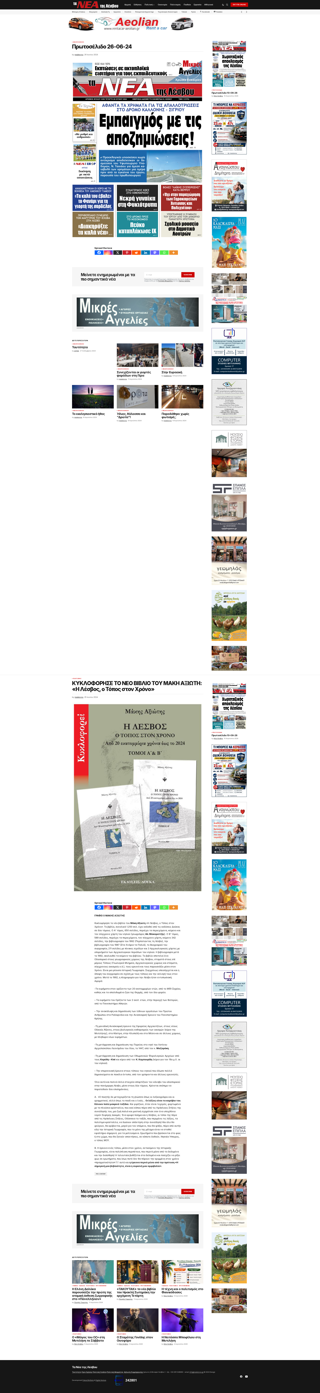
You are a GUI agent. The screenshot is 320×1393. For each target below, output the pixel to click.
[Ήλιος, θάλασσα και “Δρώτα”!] (138, 396)
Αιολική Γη (105, 12)
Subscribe (188, 275)
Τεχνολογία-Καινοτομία (167, 12)
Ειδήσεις (82, 1285)
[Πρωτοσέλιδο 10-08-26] (229, 64)
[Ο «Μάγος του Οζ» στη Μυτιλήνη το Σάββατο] (93, 1320)
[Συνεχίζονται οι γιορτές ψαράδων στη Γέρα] (138, 355)
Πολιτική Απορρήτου (165, 281)
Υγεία (193, 12)
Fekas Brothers (88, 1380)
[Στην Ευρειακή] (182, 355)
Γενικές (75, 1285)
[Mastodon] (155, 252)
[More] (173, 252)
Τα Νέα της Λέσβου (84, 1367)
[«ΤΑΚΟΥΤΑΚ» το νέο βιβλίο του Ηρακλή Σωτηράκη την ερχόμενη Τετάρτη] (138, 1272)
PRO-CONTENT (101, 1174)
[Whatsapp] (164, 252)
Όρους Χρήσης (184, 281)
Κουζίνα (128, 12)
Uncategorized (78, 42)
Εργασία (117, 12)
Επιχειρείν (93, 12)
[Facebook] (99, 252)
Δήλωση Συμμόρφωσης (133, 1372)
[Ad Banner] (138, 312)
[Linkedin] (145, 252)
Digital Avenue (101, 1380)
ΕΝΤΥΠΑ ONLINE (239, 5)
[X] (117, 252)
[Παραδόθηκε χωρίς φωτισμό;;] (182, 396)
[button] (223, 5)
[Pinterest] (127, 252)
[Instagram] (108, 252)
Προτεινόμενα (101, 1285)
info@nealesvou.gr (196, 1372)
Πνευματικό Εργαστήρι (144, 12)
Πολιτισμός (77, 678)
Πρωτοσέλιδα (217, 90)
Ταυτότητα (76, 1372)
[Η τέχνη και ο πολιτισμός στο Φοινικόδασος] (182, 1272)
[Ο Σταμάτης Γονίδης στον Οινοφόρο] (138, 1320)
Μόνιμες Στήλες (78, 12)
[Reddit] (136, 252)
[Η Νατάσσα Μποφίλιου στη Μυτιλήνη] (182, 1320)
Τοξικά (184, 12)
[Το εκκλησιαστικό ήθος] (93, 396)
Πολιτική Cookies (99, 1372)
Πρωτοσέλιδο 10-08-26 (224, 93)
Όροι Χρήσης (87, 1372)
